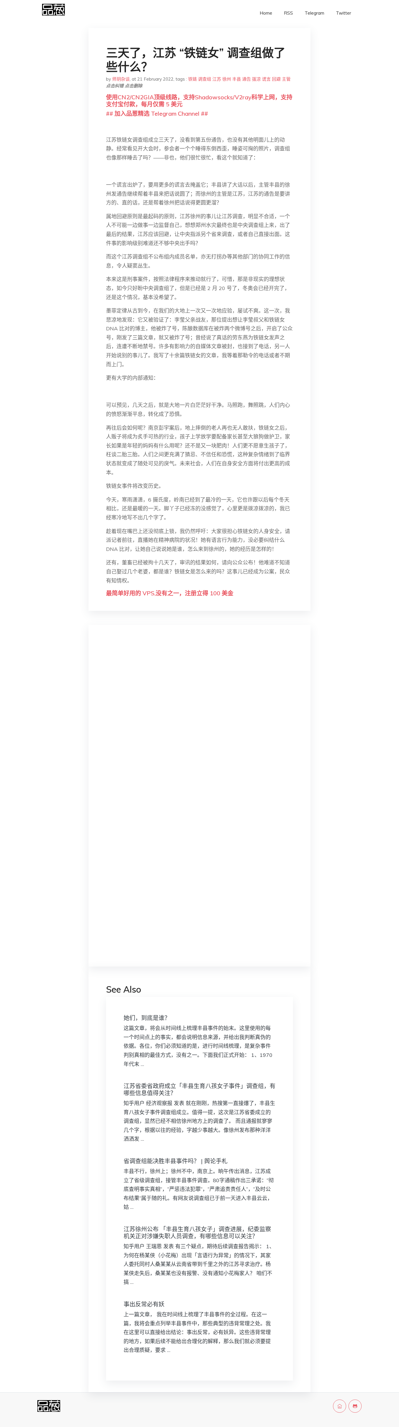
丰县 (236, 79)
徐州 (226, 79)
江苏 (216, 79)
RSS (288, 13)
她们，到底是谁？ (147, 1018)
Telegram (314, 13)
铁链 (192, 79)
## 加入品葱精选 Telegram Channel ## (157, 113)
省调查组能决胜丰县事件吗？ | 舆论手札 (176, 1161)
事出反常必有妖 (144, 1304)
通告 (246, 79)
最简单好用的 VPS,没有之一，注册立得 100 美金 (169, 593)
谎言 (266, 79)
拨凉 (256, 79)
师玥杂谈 (121, 79)
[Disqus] (199, 722)
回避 (276, 79)
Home (266, 13)
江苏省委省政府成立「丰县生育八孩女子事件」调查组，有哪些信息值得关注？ (199, 1089)
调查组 (204, 79)
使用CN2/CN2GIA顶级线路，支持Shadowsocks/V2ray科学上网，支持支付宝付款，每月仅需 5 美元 (199, 100)
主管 (286, 79)
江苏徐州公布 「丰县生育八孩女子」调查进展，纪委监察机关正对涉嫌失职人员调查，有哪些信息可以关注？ (197, 1232)
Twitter (343, 13)
